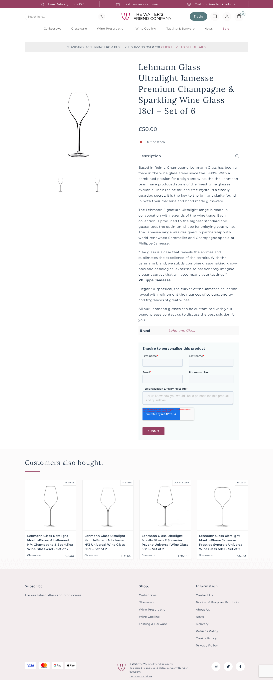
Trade (198, 16)
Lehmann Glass (181, 331)
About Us (203, 609)
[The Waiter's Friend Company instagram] (215, 666)
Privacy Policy (207, 645)
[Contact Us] (214, 16)
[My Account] (226, 16)
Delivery (202, 624)
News (208, 28)
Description (149, 156)
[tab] (188, 156)
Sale (226, 28)
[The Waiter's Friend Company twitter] (228, 666)
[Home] (146, 16)
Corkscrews (53, 28)
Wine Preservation (111, 28)
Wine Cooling (146, 28)
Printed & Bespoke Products (217, 602)
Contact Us (204, 595)
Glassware (79, 28)
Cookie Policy (206, 638)
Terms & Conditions (141, 676)
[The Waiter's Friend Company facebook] (240, 666)
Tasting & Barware (180, 28)
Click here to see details (183, 47)
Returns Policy (207, 631)
